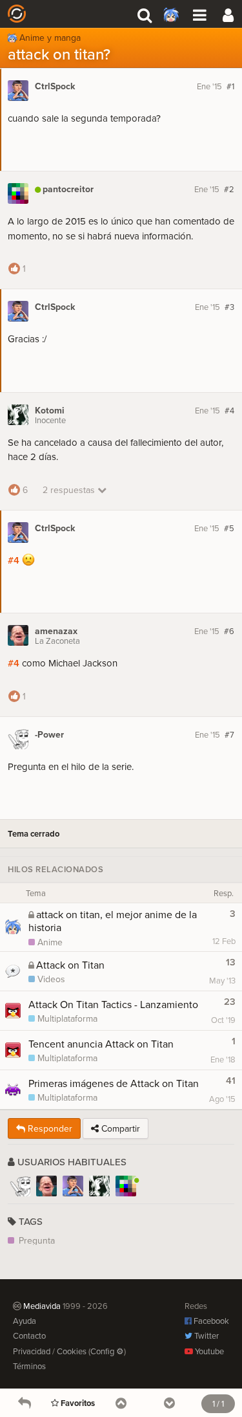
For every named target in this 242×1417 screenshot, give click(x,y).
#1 (230, 86)
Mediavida (52, 13)
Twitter (205, 1335)
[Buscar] (144, 13)
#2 (229, 189)
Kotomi (50, 410)
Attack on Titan (70, 965)
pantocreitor (68, 189)
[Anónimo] (228, 13)
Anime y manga (50, 36)
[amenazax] (46, 1186)
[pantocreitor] (125, 1186)
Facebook (210, 1320)
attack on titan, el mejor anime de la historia (112, 920)
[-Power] (20, 1186)
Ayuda (24, 1320)
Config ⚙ (107, 1351)
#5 (229, 528)
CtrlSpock (55, 86)
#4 (229, 410)
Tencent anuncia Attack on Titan (101, 1044)
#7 (229, 734)
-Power (49, 734)
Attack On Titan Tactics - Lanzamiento (113, 1004)
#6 (229, 631)
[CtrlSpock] (73, 1186)
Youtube (208, 1351)
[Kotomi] (99, 1186)
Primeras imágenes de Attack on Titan (113, 1083)
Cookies (71, 1351)
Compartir (119, 1128)
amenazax (56, 631)
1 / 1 (218, 1403)
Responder (48, 1128)
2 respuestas (70, 489)
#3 (229, 307)
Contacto (29, 1335)
